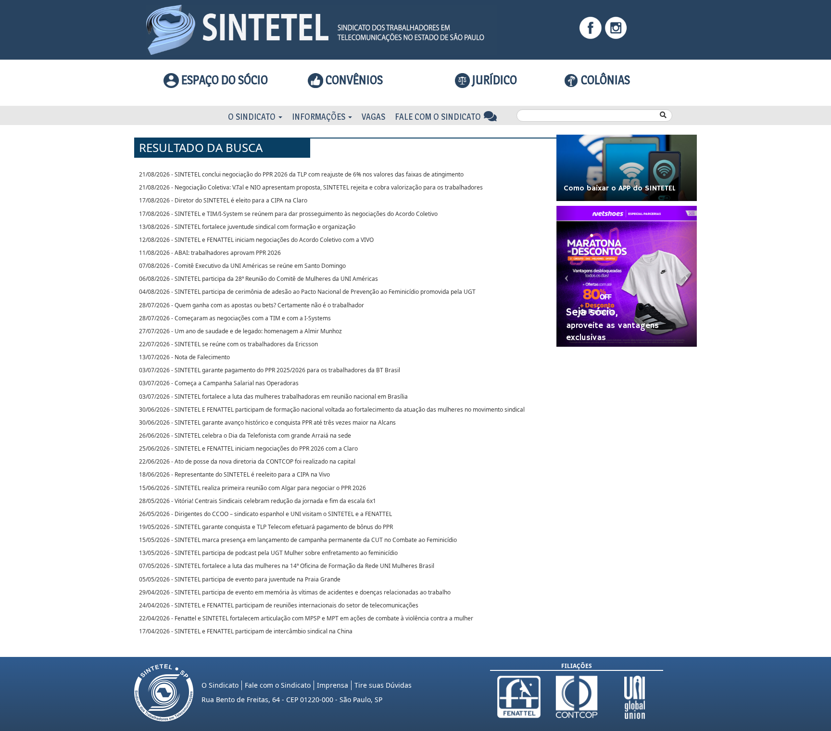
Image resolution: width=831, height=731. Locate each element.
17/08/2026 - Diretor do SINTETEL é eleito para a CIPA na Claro (223, 200)
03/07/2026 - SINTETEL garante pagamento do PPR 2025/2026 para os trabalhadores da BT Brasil (269, 370)
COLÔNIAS (604, 80)
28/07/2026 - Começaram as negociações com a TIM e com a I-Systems (235, 318)
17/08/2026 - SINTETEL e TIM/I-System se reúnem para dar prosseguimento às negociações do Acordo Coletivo (288, 214)
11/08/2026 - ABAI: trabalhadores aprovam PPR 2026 (210, 253)
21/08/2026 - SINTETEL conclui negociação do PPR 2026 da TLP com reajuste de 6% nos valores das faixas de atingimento (301, 174)
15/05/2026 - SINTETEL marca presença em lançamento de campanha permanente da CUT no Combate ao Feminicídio (298, 540)
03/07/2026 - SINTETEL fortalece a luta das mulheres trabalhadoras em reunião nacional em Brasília (273, 396)
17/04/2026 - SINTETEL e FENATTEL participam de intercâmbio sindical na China (246, 631)
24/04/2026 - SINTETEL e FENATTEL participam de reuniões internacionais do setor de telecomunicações (278, 605)
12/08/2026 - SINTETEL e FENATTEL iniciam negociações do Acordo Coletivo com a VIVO (256, 240)
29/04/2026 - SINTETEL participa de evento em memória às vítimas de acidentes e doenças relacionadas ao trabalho (295, 592)
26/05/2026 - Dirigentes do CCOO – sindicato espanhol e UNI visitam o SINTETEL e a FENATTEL (265, 514)
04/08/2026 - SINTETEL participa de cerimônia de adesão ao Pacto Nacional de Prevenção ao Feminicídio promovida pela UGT (307, 292)
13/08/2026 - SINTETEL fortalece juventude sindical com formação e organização (247, 227)
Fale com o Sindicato (439, 117)
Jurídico (493, 80)
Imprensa (332, 685)
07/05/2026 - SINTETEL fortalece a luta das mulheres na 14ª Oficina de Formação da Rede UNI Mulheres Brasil (286, 566)
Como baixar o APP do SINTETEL (620, 188)
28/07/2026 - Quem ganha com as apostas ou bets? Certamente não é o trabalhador (251, 305)
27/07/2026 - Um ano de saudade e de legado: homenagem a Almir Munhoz (240, 331)
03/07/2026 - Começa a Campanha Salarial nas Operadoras (219, 383)
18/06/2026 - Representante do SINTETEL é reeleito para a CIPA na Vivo (234, 474)
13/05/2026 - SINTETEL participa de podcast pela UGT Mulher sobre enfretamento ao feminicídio (268, 553)
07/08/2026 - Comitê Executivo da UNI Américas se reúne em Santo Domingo (242, 266)
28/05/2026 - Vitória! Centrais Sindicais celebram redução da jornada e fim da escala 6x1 (257, 501)
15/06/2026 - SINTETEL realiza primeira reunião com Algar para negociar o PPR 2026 (252, 488)
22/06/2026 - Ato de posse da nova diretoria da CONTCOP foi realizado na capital (247, 461)
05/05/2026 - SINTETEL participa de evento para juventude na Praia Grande (239, 579)
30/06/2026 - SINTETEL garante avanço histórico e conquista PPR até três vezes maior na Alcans (267, 422)
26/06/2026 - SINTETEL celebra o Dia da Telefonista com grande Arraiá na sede (245, 435)
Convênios (353, 80)
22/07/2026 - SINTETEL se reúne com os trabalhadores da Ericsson (228, 344)
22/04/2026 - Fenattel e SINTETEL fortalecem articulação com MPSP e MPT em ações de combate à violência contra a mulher (306, 618)
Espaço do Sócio (223, 80)
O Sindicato (252, 117)
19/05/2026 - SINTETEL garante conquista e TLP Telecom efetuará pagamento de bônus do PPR (266, 527)
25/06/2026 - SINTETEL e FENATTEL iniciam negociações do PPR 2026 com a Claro (248, 448)
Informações (319, 117)
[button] (567, 276)
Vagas (373, 117)
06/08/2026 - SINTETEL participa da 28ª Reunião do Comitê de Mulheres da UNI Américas (258, 279)
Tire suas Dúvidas (383, 685)
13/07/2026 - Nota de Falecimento (184, 357)
